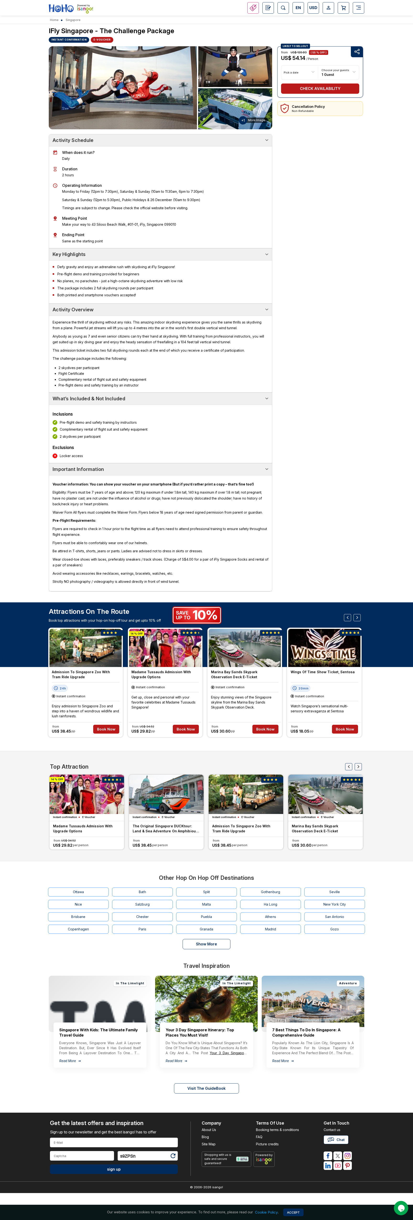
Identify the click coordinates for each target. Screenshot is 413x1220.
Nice (78, 904)
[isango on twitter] (337, 1156)
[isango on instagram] (347, 1156)
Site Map (209, 1144)
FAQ (259, 1137)
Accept (293, 1212)
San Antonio (334, 917)
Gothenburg (270, 892)
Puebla (206, 917)
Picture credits (267, 1144)
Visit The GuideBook (206, 1088)
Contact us (332, 1130)
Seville (334, 892)
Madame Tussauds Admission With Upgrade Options (161, 674)
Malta (206, 904)
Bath (142, 892)
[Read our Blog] (268, 8)
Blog (205, 1137)
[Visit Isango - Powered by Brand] (85, 10)
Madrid (270, 929)
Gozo (334, 929)
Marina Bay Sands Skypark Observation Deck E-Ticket (234, 674)
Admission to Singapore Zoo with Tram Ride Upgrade (81, 674)
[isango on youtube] (337, 1165)
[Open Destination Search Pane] (283, 8)
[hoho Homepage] (61, 8)
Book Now (106, 729)
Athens (270, 917)
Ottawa (78, 892)
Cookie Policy (266, 1212)
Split (206, 892)
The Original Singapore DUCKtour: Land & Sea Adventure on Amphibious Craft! (165, 829)
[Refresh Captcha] (173, 1156)
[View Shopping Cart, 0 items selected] (343, 8)
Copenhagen (78, 929)
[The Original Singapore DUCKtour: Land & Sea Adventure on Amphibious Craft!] (166, 794)
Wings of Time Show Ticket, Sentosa (323, 672)
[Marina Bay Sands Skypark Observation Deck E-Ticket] (245, 648)
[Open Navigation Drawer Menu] (358, 8)
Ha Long (270, 904)
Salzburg (142, 904)
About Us (209, 1130)
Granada (206, 929)
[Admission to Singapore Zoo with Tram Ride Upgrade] (85, 648)
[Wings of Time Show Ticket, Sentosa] (324, 648)
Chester (142, 917)
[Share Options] (357, 52)
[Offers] (253, 8)
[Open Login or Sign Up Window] (328, 8)
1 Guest (328, 74)
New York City (334, 904)
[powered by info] (264, 1160)
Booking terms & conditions (277, 1130)
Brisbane (78, 917)
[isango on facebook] (328, 1156)
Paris (143, 929)
